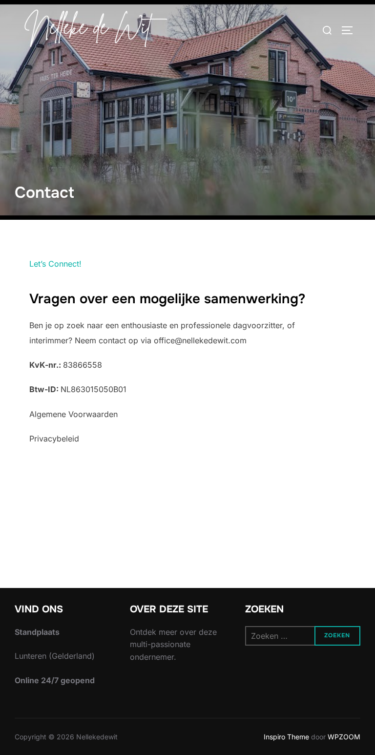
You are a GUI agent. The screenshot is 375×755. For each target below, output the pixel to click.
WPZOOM (344, 737)
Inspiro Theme (286, 737)
